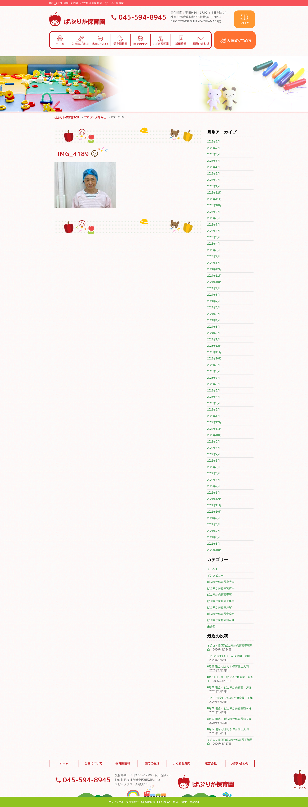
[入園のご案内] (235, 47)
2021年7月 (213, 530)
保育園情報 (122, 763)
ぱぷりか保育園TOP (66, 117)
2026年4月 (213, 167)
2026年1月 (213, 186)
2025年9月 (213, 211)
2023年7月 (213, 377)
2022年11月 (214, 428)
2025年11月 (214, 199)
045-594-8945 (142, 17)
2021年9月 (213, 518)
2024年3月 (213, 326)
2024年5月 (213, 314)
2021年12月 (214, 498)
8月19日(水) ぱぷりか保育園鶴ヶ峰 (229, 718)
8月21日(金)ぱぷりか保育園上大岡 (228, 666)
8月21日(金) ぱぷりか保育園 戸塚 (229, 687)
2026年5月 (213, 160)
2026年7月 (213, 148)
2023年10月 (214, 358)
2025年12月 (214, 192)
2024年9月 (213, 288)
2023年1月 (213, 416)
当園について (93, 763)
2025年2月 (213, 256)
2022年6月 (213, 460)
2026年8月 (213, 141)
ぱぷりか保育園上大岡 (220, 581)
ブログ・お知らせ (95, 117)
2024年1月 (213, 339)
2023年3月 (213, 403)
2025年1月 (213, 262)
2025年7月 (213, 224)
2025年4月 (213, 243)
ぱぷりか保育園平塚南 (220, 601)
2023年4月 (213, 396)
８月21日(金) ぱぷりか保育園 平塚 (230, 697)
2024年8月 (213, 294)
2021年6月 (213, 537)
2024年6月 (213, 307)
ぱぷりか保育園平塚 (219, 594)
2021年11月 (214, 505)
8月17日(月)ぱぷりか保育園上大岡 (228, 729)
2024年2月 (213, 333)
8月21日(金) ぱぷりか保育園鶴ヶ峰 (229, 708)
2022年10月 (214, 435)
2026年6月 (213, 154)
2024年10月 (214, 282)
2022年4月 (213, 473)
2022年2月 (213, 486)
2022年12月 (214, 422)
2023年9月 (213, 365)
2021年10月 (214, 511)
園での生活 (152, 763)
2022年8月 (213, 447)
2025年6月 (213, 230)
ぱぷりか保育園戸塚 (219, 607)
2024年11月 (214, 275)
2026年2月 (213, 179)
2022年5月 (213, 467)
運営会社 (211, 763)
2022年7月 (213, 454)
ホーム (64, 763)
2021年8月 (213, 524)
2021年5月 (213, 543)
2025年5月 (213, 237)
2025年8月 (213, 218)
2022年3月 (213, 479)
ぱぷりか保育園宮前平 (220, 588)
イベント (212, 569)
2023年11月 (214, 352)
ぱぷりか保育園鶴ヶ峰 (220, 620)
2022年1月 (213, 492)
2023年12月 (214, 345)
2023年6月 (213, 384)
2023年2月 (213, 409)
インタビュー (215, 575)
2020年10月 (214, 550)
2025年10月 (214, 205)
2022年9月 (213, 441)
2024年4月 (213, 320)
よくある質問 (181, 763)
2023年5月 (213, 390)
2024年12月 (214, 269)
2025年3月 (213, 250)
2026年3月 (213, 173)
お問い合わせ (240, 763)
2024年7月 (213, 301)
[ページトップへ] (300, 788)
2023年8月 (213, 371)
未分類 (211, 626)
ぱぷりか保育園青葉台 (220, 613)
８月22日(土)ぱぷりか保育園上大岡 (228, 656)
